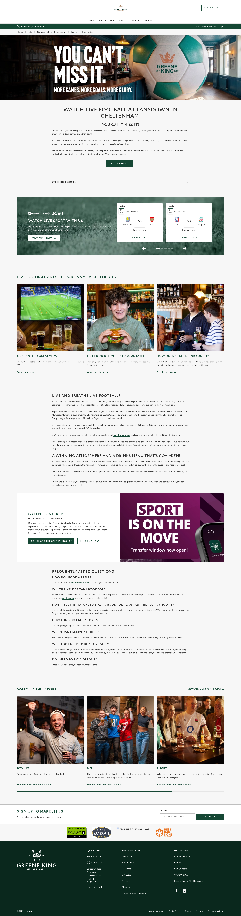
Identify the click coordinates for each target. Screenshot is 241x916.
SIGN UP (210, 817)
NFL (90, 768)
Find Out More (89, 541)
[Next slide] (184, 248)
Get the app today (190, 317)
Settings (148, 26)
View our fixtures (44, 238)
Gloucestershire (44, 32)
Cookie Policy (174, 911)
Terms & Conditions (216, 911)
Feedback (126, 881)
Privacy (188, 911)
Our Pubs (178, 862)
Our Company (180, 868)
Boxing (23, 768)
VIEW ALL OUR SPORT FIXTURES (206, 689)
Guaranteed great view (37, 356)
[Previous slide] (144, 248)
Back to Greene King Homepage (188, 881)
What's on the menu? (120, 317)
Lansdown (61, 32)
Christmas (126, 868)
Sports (74, 32)
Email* (163, 811)
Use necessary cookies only (212, 16)
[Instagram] (184, 891)
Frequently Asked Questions (134, 893)
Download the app (182, 856)
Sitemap (199, 911)
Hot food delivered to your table (116, 356)
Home (20, 32)
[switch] (86, 26)
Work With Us (181, 875)
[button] (158, 248)
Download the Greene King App (51, 541)
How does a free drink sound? (183, 356)
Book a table (119, 163)
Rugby (162, 768)
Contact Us (127, 856)
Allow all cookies (212, 7)
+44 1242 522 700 (95, 856)
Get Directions (93, 887)
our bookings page (80, 582)
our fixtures (68, 598)
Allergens (126, 887)
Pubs (30, 32)
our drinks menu (121, 435)
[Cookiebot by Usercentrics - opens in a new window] (23, 26)
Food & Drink (128, 862)
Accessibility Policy (155, 911)
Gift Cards (126, 875)
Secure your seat (50, 317)
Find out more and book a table (50, 730)
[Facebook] (176, 891)
